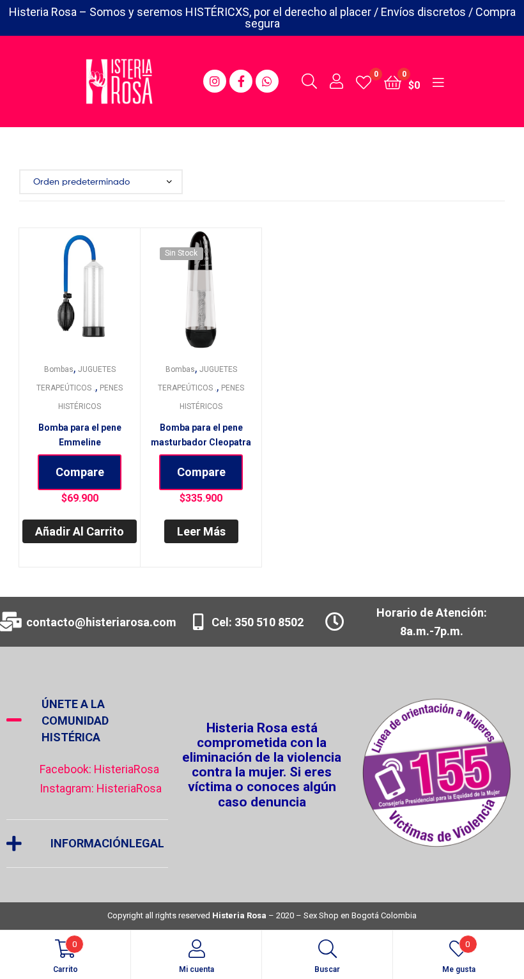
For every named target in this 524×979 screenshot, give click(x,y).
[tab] (87, 720)
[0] (363, 81)
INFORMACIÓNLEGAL (107, 843)
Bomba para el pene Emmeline (79, 434)
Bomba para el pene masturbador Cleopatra (201, 434)
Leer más (201, 531)
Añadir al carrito (79, 531)
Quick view (95, 295)
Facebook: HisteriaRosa (99, 769)
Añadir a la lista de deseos (64, 295)
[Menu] (438, 81)
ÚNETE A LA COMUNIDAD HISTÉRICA (75, 720)
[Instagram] (214, 81)
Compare (80, 472)
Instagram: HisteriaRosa (101, 788)
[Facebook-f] (240, 81)
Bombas (58, 369)
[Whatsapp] (267, 81)
